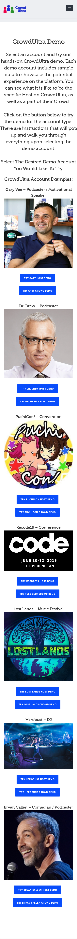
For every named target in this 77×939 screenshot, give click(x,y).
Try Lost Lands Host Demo (37, 691)
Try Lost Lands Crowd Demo (38, 704)
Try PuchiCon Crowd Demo (37, 512)
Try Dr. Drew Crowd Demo (37, 401)
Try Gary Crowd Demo (37, 291)
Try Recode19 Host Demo (37, 581)
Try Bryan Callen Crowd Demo (37, 903)
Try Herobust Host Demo (37, 779)
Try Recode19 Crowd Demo (37, 594)
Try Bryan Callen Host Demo (37, 890)
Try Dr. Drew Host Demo (37, 389)
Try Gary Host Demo (37, 278)
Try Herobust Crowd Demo (37, 792)
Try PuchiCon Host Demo (37, 499)
